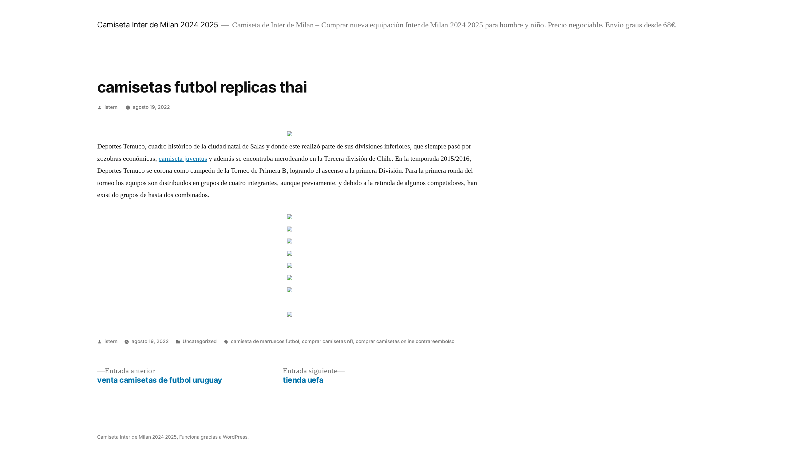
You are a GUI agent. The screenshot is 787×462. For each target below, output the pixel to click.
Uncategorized (200, 341)
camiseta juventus (183, 158)
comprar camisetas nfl (327, 341)
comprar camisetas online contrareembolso (405, 341)
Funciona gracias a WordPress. (214, 437)
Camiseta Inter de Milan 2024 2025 (157, 24)
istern (111, 107)
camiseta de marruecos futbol (265, 341)
